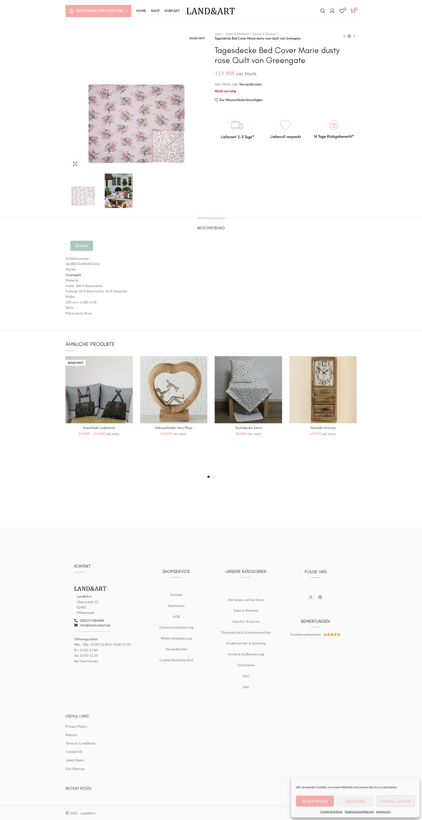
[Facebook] (311, 597)
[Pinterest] (320, 597)
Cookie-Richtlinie (331, 811)
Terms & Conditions (80, 743)
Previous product (344, 36)
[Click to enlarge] (75, 164)
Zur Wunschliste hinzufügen (241, 100)
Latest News (74, 760)
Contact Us (73, 751)
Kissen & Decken (264, 34)
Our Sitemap (74, 769)
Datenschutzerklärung (359, 811)
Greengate (73, 275)
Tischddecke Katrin (248, 428)
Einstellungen (395, 801)
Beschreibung (211, 228)
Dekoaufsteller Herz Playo (173, 428)
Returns (71, 735)
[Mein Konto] (332, 11)
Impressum (383, 811)
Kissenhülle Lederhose (99, 428)
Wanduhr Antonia (323, 428)
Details (81, 246)
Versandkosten (250, 84)
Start (218, 34)
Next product (354, 36)
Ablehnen (355, 801)
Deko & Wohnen (237, 34)
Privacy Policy (76, 726)
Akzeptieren (314, 801)
